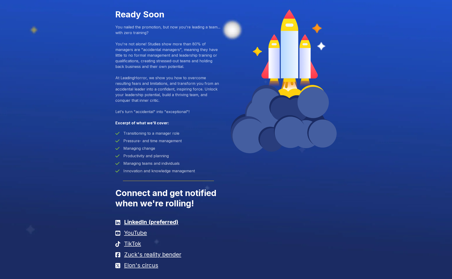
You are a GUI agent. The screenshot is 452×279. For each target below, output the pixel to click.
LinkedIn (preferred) (151, 222)
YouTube (135, 232)
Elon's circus (141, 265)
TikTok (132, 243)
